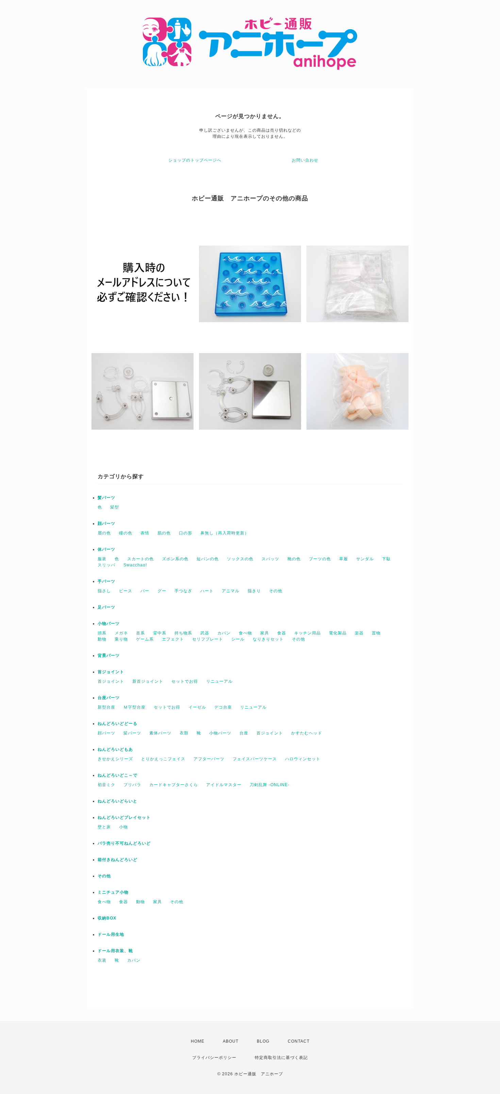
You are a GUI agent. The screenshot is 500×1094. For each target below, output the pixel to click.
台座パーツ (109, 697)
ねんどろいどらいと (117, 801)
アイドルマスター (223, 784)
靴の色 (294, 559)
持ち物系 (183, 633)
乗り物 (121, 639)
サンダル (365, 559)
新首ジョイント (147, 681)
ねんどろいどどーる (117, 723)
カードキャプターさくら (173, 784)
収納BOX (107, 918)
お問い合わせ (305, 160)
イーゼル (197, 707)
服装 (102, 559)
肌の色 (164, 533)
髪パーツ (106, 497)
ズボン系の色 (175, 559)
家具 (264, 633)
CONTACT (299, 1041)
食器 (281, 633)
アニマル (230, 591)
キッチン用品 (307, 633)
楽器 (359, 633)
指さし (104, 591)
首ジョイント (111, 671)
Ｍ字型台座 (134, 707)
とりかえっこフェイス (163, 759)
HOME (197, 1041)
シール (238, 639)
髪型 (114, 507)
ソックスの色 (240, 559)
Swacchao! (135, 565)
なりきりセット (268, 639)
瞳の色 (125, 533)
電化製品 (338, 633)
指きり (254, 591)
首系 (140, 633)
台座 (243, 733)
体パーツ (106, 549)
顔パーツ (106, 523)
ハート (207, 591)
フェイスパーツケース (255, 759)
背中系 (159, 633)
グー (161, 591)
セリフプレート (207, 639)
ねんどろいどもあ (115, 749)
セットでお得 (184, 681)
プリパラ (132, 784)
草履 (343, 559)
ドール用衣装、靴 (115, 950)
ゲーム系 (145, 639)
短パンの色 (208, 559)
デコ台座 (223, 707)
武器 (204, 633)
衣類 (184, 733)
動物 (102, 639)
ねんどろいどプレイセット (124, 817)
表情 (144, 533)
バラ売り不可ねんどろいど (124, 843)
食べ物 (245, 633)
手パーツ (106, 581)
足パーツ (106, 607)
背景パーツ (109, 655)
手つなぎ (183, 591)
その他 (275, 591)
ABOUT (230, 1041)
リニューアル (219, 681)
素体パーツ (160, 733)
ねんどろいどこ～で (117, 775)
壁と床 (104, 827)
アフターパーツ (209, 759)
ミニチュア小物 (113, 892)
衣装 (102, 960)
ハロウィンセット (302, 759)
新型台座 (106, 707)
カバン (224, 633)
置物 (376, 633)
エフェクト (173, 639)
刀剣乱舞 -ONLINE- (269, 784)
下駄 (386, 559)
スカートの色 (140, 559)
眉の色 (104, 533)
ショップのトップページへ (194, 160)
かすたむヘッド (306, 733)
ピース (125, 591)
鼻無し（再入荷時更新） (224, 533)
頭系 (102, 633)
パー (144, 591)
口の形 (185, 533)
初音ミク (106, 784)
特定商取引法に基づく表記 (281, 1057)
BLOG (263, 1041)
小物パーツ (109, 623)
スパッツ (270, 559)
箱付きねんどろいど (117, 859)
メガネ (121, 633)
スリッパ (106, 565)
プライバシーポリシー (214, 1057)
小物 (123, 827)
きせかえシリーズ (115, 759)
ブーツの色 (320, 559)
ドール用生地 (111, 934)
